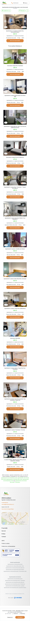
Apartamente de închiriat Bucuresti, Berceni (15, 582)
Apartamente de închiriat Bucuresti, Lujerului (15, 585)
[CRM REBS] (18, 597)
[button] (27, 10)
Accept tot (20, 617)
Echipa (3, 533)
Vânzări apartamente (15, 562)
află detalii (18, 610)
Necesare (9, 613)
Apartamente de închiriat (15, 576)
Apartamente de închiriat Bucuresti (15, 578)
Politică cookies (6, 543)
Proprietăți (4, 528)
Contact (4, 536)
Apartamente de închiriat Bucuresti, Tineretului (15, 580)
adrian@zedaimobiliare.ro (8, 504)
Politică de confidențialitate (8, 546)
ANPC (3, 540)
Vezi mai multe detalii (15, 40)
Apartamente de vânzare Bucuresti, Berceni (15, 567)
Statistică (16, 613)
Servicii (4, 531)
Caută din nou (6, 10)
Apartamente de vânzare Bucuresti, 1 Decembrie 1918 (15, 571)
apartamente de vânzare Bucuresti (14, 479)
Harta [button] (24, 27)
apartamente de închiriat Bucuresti (9, 477)
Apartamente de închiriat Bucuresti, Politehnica (15, 584)
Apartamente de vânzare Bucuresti (15, 564)
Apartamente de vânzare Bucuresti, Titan (15, 566)
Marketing (22, 613)
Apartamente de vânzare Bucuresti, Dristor (15, 569)
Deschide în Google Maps (8, 509)
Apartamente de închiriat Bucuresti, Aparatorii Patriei (15, 587)
